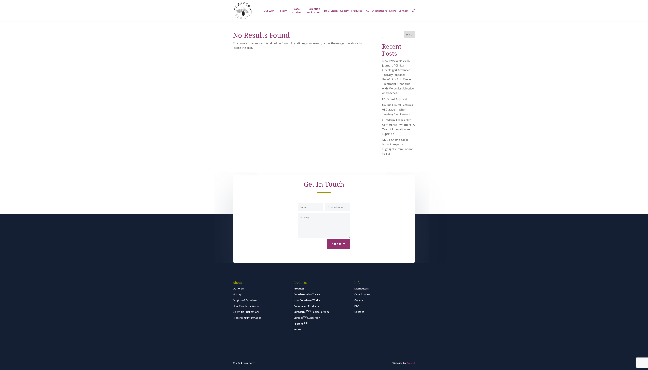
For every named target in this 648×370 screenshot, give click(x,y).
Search (409, 34)
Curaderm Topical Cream (311, 311)
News (392, 10)
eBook (297, 329)
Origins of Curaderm (245, 300)
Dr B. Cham (331, 10)
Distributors (379, 10)
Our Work (269, 10)
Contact (403, 10)
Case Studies (296, 10)
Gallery (344, 10)
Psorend (300, 323)
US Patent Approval (394, 99)
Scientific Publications (314, 10)
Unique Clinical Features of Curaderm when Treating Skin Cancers (397, 109)
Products (356, 10)
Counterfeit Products (306, 306)
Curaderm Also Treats (307, 294)
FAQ (367, 10)
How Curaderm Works (246, 306)
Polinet (411, 363)
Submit (339, 244)
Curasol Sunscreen (307, 317)
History (282, 10)
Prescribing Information (247, 317)
